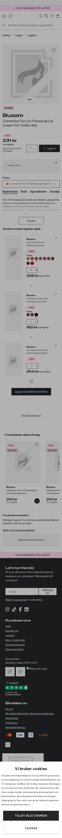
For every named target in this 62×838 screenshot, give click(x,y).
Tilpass (31, 828)
